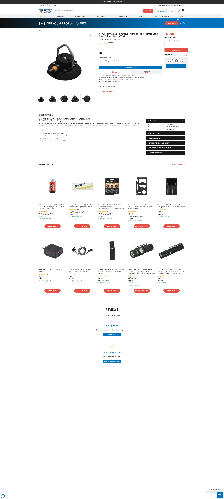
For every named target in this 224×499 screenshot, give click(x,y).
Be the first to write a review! (112, 361)
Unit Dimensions (154, 138)
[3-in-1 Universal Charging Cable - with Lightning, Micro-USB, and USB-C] (82, 251)
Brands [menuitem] (60, 16)
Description (46, 114)
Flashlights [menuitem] (80, 16)
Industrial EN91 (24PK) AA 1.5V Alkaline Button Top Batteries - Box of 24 (81, 206)
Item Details (152, 121)
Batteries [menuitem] (101, 16)
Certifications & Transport (158, 143)
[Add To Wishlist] (91, 35)
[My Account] (179, 10)
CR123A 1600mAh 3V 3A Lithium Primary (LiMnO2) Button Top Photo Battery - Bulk (52, 206)
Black (100, 53)
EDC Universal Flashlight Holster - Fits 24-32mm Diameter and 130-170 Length (111, 271)
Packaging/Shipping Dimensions (160, 148)
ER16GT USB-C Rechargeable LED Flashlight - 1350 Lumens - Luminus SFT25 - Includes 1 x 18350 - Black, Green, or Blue (141, 271)
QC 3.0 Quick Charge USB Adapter (50, 270)
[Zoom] (65, 62)
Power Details (153, 133)
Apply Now (172, 23)
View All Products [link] (178, 164)
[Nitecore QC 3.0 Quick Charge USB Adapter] (52, 251)
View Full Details (108, 92)
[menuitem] (48, 5)
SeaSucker (107, 40)
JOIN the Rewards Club (178, 5)
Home (40, 30)
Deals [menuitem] (42, 16)
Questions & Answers (112, 315)
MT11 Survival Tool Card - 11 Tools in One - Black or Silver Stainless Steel (141, 206)
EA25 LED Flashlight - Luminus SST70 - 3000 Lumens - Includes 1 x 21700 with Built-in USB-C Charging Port (171, 271)
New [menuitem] (181, 16)
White (104, 53)
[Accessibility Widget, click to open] (3, 496)
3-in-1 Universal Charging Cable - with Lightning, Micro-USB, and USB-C (81, 270)
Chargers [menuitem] (122, 16)
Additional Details (155, 153)
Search (148, 10)
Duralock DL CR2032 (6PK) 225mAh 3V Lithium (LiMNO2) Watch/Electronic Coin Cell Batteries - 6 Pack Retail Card (111, 206)
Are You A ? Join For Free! (47, 5)
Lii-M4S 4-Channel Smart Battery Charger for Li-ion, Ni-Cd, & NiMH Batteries (171, 206)
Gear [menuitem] (140, 16)
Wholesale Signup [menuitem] (162, 16)
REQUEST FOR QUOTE (176, 66)
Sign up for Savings (164, 5)
